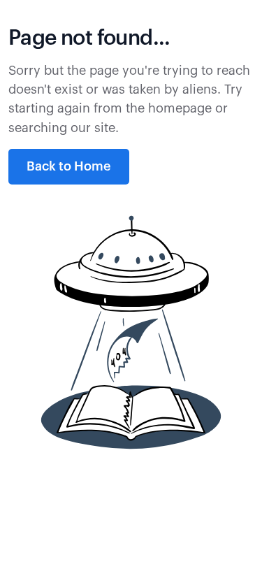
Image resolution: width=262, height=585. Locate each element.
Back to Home (69, 166)
